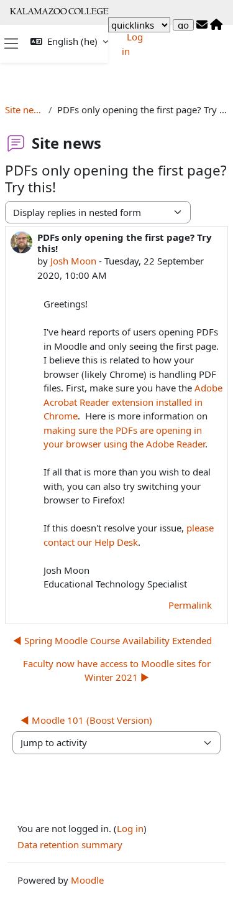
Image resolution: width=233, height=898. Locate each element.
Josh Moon (73, 261)
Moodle (87, 880)
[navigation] (139, 24)
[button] (69, 41)
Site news (24, 109)
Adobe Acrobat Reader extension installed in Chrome (132, 401)
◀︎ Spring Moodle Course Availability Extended (112, 640)
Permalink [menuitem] (190, 605)
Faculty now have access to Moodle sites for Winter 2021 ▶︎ (117, 670)
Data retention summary (69, 844)
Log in (130, 828)
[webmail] (202, 25)
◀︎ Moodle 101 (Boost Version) (86, 720)
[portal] (216, 25)
